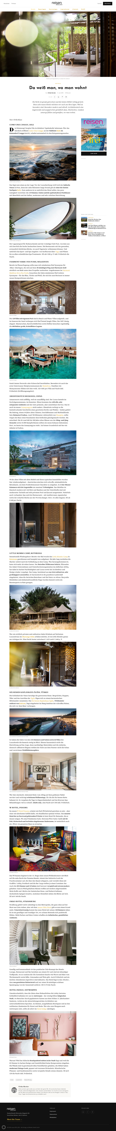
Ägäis (33, 698)
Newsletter (7, 3)
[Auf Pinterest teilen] (62, 97)
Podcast (14, 3)
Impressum (53, 1111)
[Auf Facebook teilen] (54, 97)
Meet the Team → (14, 1119)
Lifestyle (75, 9)
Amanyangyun (26, 407)
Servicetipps (53, 9)
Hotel (11, 1080)
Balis (59, 131)
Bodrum (22, 703)
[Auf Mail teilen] (66, 97)
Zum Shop (94, 153)
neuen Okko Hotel (44, 907)
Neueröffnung (28, 1080)
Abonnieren (108, 3)
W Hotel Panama (23, 811)
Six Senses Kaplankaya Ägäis (42, 701)
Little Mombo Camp (60, 556)
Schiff (83, 9)
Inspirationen (64, 9)
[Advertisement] (94, 185)
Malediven (46, 386)
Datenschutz (53, 1114)
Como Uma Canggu (36, 131)
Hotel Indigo (42, 1009)
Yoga (57, 251)
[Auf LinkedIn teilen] (58, 97)
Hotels (33, 9)
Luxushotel (19, 1080)
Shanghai (59, 415)
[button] (3, 1127)
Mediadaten (53, 1117)
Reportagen (42, 9)
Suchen (100, 3)
